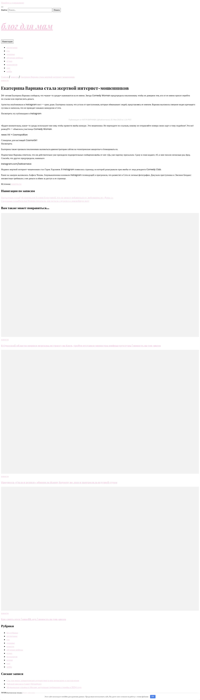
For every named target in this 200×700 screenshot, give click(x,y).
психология (12, 64)
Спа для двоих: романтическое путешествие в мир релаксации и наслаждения (43, 680)
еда (8, 51)
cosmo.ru (16, 184)
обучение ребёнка (15, 57)
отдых (9, 61)
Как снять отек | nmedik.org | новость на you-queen (33, 619)
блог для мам (27, 25)
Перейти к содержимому (12, 2)
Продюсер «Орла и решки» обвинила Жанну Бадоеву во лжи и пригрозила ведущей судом (59, 482)
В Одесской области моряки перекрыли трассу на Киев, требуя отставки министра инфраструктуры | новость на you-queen (81, 345)
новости (5, 80)
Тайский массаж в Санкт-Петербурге (24, 684)
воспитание (12, 47)
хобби (9, 71)
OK (152, 696)
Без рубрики (12, 632)
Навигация (7, 41)
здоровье (11, 54)
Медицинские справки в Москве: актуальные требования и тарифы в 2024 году (44, 687)
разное (10, 660)
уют (8, 68)
